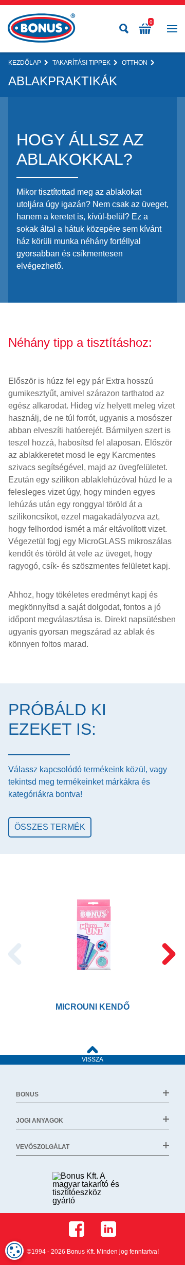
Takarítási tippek (81, 63)
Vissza (92, 1059)
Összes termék (49, 827)
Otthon (134, 63)
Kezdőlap (24, 63)
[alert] (14, 1250)
